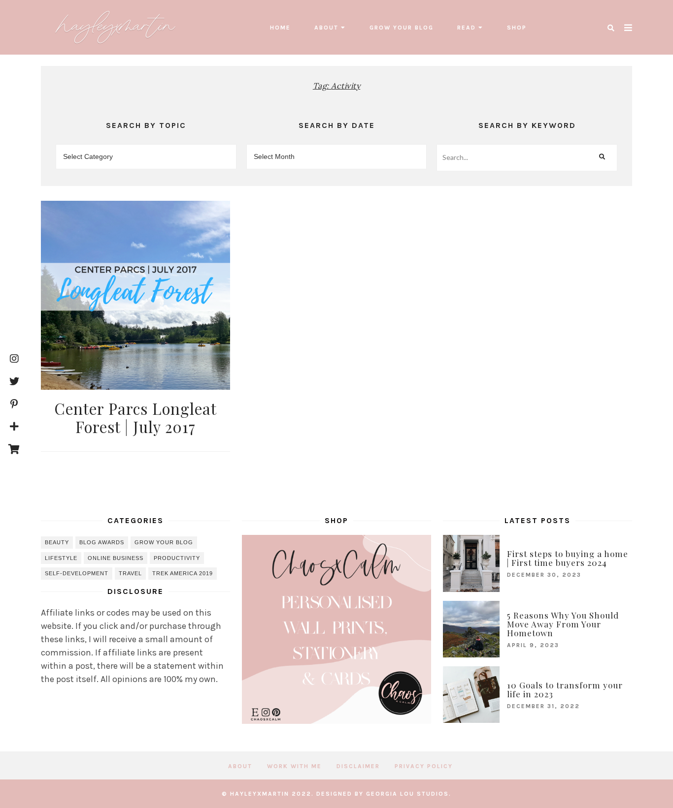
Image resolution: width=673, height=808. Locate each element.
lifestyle (61, 558)
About (326, 27)
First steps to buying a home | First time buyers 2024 (567, 558)
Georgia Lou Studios (407, 793)
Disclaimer (358, 766)
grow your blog (402, 27)
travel (130, 573)
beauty (57, 542)
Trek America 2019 (182, 573)
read (466, 27)
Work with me (294, 766)
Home (280, 27)
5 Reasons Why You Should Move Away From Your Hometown (563, 624)
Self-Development (76, 573)
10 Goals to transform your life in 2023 (565, 689)
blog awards (101, 542)
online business (115, 558)
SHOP (517, 27)
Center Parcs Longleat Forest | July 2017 (135, 417)
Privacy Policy (424, 766)
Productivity (177, 558)
